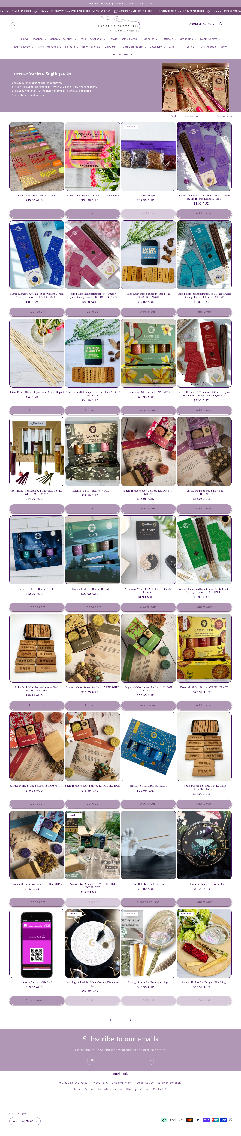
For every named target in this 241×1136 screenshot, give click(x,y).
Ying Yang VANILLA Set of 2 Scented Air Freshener (148, 591)
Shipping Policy (121, 1083)
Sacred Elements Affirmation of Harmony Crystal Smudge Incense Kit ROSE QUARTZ (93, 295)
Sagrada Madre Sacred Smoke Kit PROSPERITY (37, 785)
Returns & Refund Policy (72, 1083)
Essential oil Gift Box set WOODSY (92, 490)
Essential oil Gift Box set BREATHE (92, 589)
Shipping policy (108, 1134)
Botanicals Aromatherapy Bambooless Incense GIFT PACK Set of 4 (36, 492)
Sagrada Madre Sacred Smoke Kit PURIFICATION (204, 492)
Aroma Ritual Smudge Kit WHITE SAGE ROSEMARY (93, 886)
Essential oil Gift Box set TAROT (148, 785)
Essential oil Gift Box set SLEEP (36, 589)
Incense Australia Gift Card (37, 982)
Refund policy (48, 1134)
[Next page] (130, 1020)
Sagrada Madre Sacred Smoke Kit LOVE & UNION (148, 492)
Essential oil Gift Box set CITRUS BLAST (204, 687)
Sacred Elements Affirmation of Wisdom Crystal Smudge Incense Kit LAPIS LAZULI (37, 295)
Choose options (148, 902)
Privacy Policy (99, 1083)
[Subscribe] (150, 1061)
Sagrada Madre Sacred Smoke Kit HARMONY (37, 884)
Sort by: (175, 116)
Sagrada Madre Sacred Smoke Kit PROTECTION (92, 785)
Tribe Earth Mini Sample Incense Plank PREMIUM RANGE (37, 689)
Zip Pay (144, 1089)
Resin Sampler (148, 195)
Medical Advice (144, 1083)
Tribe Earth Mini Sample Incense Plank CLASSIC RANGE (148, 295)
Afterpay (131, 1089)
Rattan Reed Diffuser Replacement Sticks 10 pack (36, 392)
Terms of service (87, 1134)
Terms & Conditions (110, 1089)
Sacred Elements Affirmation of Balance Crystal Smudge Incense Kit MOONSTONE (204, 295)
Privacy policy (67, 1134)
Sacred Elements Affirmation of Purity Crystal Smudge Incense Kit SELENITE (204, 591)
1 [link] (110, 1019)
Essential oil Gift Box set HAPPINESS (148, 392)
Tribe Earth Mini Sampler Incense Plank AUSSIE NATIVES (92, 394)
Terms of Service (84, 1089)
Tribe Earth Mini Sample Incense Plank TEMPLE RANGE (204, 787)
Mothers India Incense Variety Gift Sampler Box (92, 195)
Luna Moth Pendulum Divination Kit (204, 884)
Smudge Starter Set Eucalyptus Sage (148, 982)
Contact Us (160, 1089)
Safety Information (169, 1083)
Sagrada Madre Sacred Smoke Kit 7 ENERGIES (92, 687)
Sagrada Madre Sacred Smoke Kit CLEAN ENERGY (148, 689)
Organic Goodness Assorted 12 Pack (37, 195)
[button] (13, 24)
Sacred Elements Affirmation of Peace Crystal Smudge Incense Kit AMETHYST (204, 197)
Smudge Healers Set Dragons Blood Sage (204, 982)
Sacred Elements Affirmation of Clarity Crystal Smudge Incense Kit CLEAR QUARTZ (204, 394)
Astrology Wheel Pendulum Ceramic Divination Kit (92, 984)
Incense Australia (27, 1134)
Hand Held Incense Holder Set (148, 884)
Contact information (130, 1134)
